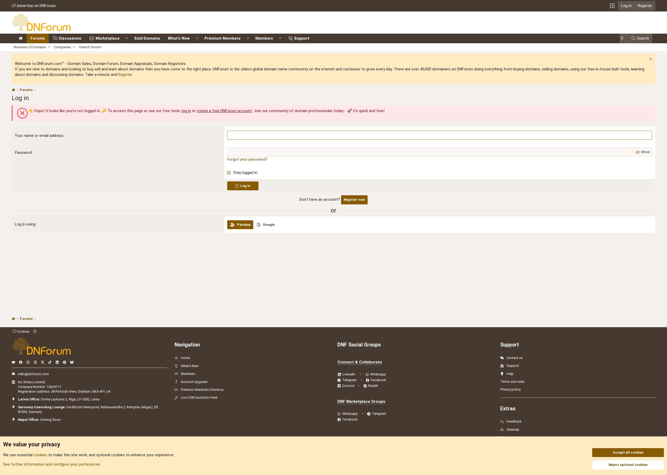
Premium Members (222, 38)
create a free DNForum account (224, 110)
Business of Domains (30, 47)
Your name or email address (39, 135)
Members (264, 38)
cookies (40, 455)
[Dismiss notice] (650, 60)
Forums (37, 38)
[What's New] (624, 38)
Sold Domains (147, 38)
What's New (179, 38)
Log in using (25, 224)
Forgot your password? (247, 159)
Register (125, 74)
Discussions (70, 38)
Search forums (90, 47)
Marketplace (108, 38)
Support (302, 38)
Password (23, 152)
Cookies (22, 331)
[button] (612, 5)
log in (186, 110)
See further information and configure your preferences (51, 464)
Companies (62, 47)
